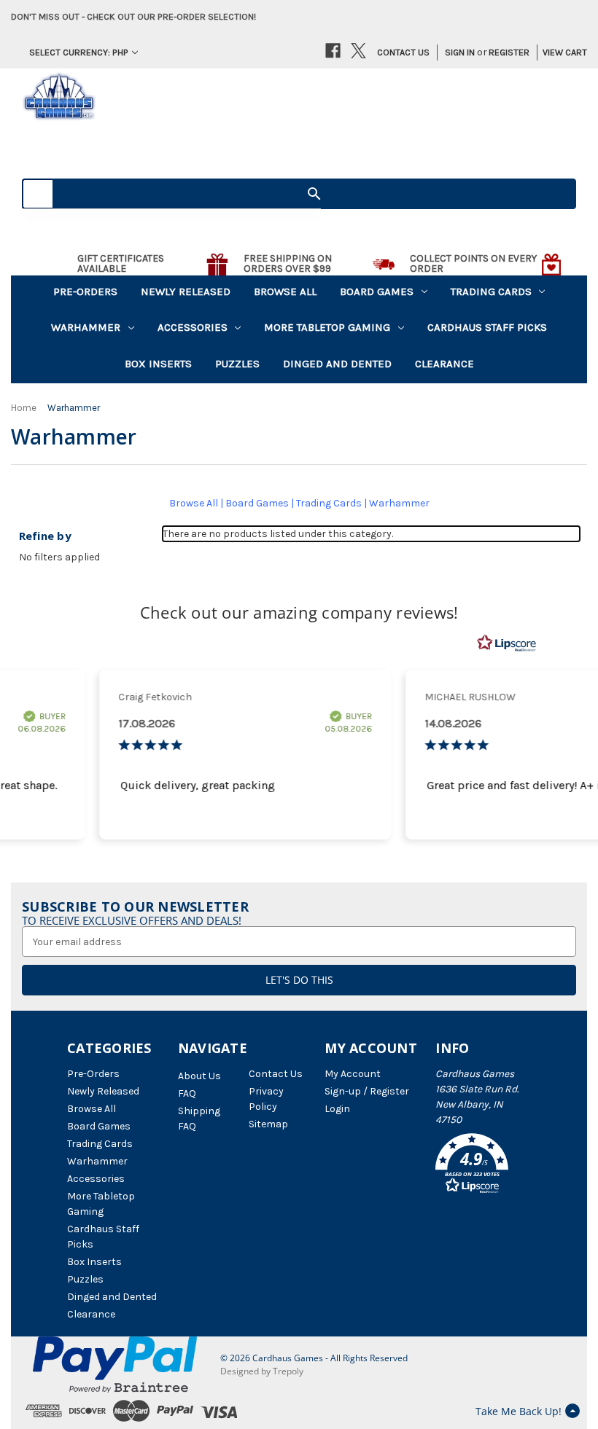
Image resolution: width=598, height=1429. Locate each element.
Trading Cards (491, 291)
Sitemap (268, 1124)
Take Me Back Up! (518, 1411)
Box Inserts (158, 363)
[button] (483, 1166)
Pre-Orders (85, 291)
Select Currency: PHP (78, 52)
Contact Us (403, 52)
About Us (199, 1076)
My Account (353, 1074)
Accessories (193, 327)
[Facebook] (333, 50)
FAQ (187, 1093)
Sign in (460, 52)
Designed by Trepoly (261, 1371)
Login (337, 1109)
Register (509, 52)
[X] (358, 50)
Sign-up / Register (367, 1091)
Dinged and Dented (337, 363)
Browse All (285, 291)
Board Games (376, 291)
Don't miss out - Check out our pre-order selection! (133, 16)
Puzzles (237, 363)
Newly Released (185, 291)
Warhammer (85, 327)
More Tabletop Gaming (327, 327)
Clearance (444, 363)
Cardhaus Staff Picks (487, 327)
